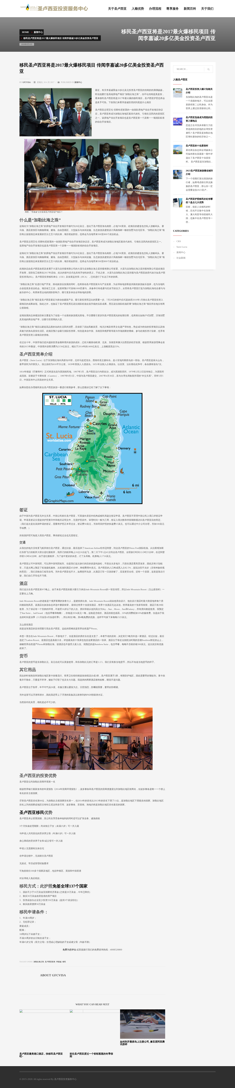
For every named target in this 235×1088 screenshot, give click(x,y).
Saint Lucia (182, 247)
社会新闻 (181, 258)
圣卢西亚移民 (31, 812)
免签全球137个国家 (70, 886)
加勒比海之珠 (39, 962)
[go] (208, 69)
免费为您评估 (69, 949)
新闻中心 (78, 82)
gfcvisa (27, 82)
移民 (64, 962)
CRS (179, 241)
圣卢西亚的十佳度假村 (197, 145)
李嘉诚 (58, 962)
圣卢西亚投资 (50, 962)
